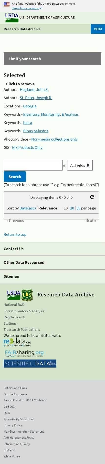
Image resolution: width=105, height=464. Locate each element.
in (65, 165)
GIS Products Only (27, 147)
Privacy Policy (13, 425)
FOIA (7, 413)
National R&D (14, 304)
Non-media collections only (54, 139)
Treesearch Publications (22, 329)
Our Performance (15, 394)
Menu (98, 29)
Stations (10, 323)
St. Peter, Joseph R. (36, 97)
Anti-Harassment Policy (19, 438)
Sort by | (32, 208)
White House (12, 456)
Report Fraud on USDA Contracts (25, 400)
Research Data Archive (22, 29)
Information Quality (17, 444)
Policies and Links (15, 388)
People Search (14, 317)
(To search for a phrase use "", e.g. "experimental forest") (51, 184)
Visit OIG (9, 407)
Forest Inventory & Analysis (24, 311)
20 (72, 208)
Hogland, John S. (34, 89)
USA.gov (9, 450)
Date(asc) (28, 208)
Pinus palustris (35, 130)
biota (27, 122)
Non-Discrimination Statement (24, 431)
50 (78, 208)
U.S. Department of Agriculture (47, 17)
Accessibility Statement (19, 419)
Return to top (15, 234)
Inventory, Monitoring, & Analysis (51, 114)
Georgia (30, 106)
